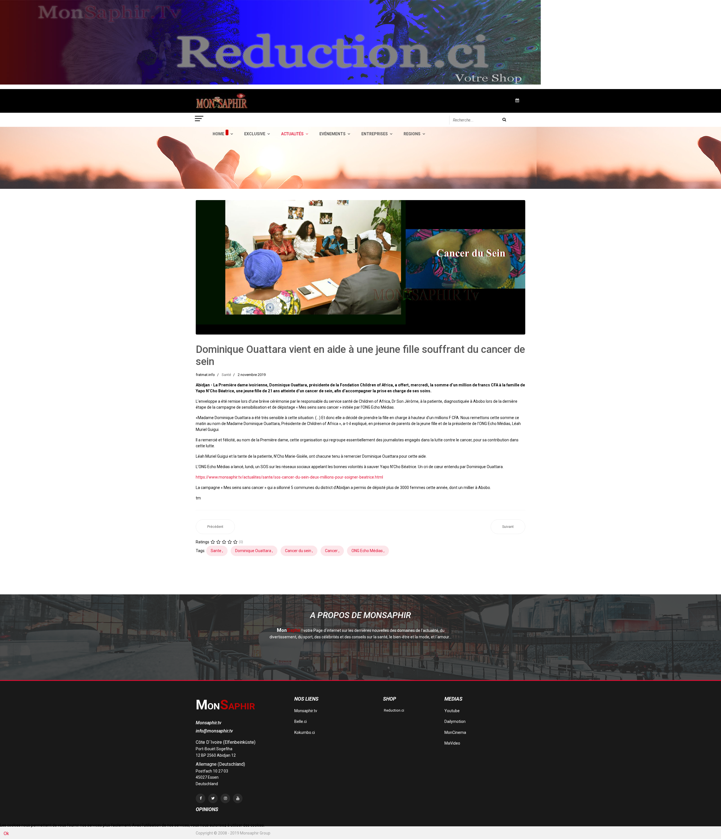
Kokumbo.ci (304, 732)
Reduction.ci (393, 710)
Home (218, 134)
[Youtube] (237, 798)
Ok (6, 833)
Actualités (292, 134)
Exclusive (254, 134)
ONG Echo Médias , (367, 550)
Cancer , (332, 550)
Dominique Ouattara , (254, 550)
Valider (504, 120)
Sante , (217, 550)
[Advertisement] (298, 580)
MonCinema (455, 732)
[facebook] (200, 798)
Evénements (332, 134)
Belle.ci (300, 721)
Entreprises (374, 134)
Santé (226, 375)
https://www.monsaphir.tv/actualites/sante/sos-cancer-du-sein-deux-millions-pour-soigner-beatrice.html (289, 477)
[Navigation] (199, 120)
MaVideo (452, 743)
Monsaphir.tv (305, 711)
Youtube (452, 711)
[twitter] (213, 798)
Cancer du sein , (299, 550)
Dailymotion (455, 721)
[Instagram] (225, 798)
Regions (412, 134)
